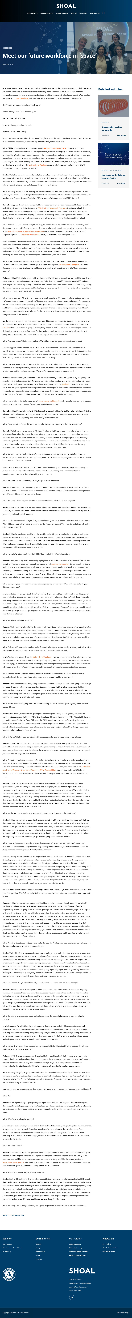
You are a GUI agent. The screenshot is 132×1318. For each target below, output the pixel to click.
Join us (74, 13)
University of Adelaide (38, 164)
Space (38, 1255)
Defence (38, 1244)
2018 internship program (69, 264)
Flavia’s (6, 327)
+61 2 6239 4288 (75, 1291)
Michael (65, 384)
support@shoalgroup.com (78, 1287)
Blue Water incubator (109, 1248)
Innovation (108, 1238)
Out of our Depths (108, 1252)
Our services (32, 13)
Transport (39, 1259)
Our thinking (62, 13)
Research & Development (77, 1255)
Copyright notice (8, 1313)
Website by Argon (123, 1313)
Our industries (46, 13)
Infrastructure (40, 1252)
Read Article (121, 135)
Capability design (75, 1244)
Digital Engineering (75, 1248)
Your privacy (7, 1252)
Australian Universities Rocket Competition (26, 231)
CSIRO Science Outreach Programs (52, 208)
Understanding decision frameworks (112, 128)
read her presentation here (54, 148)
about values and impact (49, 400)
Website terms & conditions (12, 1248)
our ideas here (22, 98)
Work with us (7, 1244)
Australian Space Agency (13, 1162)
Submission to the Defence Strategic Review (113, 176)
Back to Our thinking (13, 1215)
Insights (7, 47)
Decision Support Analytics (78, 1252)
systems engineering (60, 564)
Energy (38, 1248)
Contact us (95, 13)
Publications (116, 170)
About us (83, 13)
